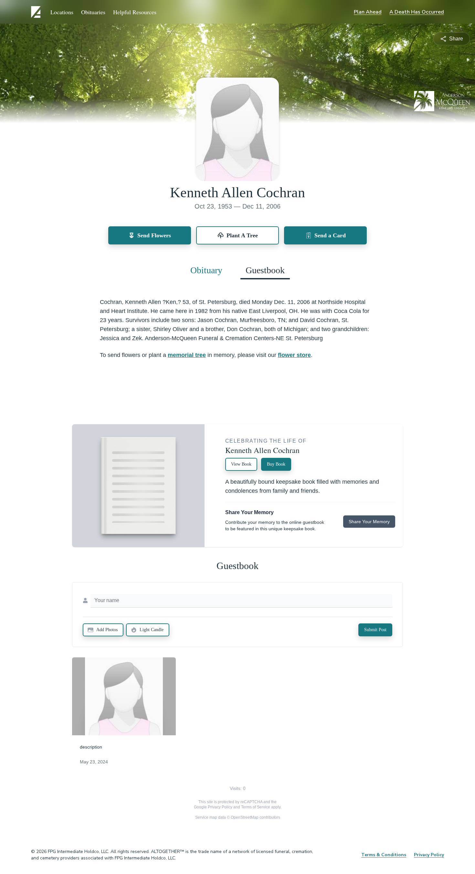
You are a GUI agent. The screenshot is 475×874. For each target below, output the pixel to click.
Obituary (206, 270)
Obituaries (93, 12)
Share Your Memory (369, 521)
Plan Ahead (368, 12)
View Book (241, 464)
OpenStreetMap (245, 817)
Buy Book (276, 464)
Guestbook (265, 270)
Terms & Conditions (383, 855)
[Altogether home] (37, 12)
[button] (124, 696)
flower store (294, 355)
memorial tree (187, 355)
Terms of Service (255, 807)
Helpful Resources (134, 12)
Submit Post (375, 629)
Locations (61, 12)
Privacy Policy (220, 807)
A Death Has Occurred (416, 12)
